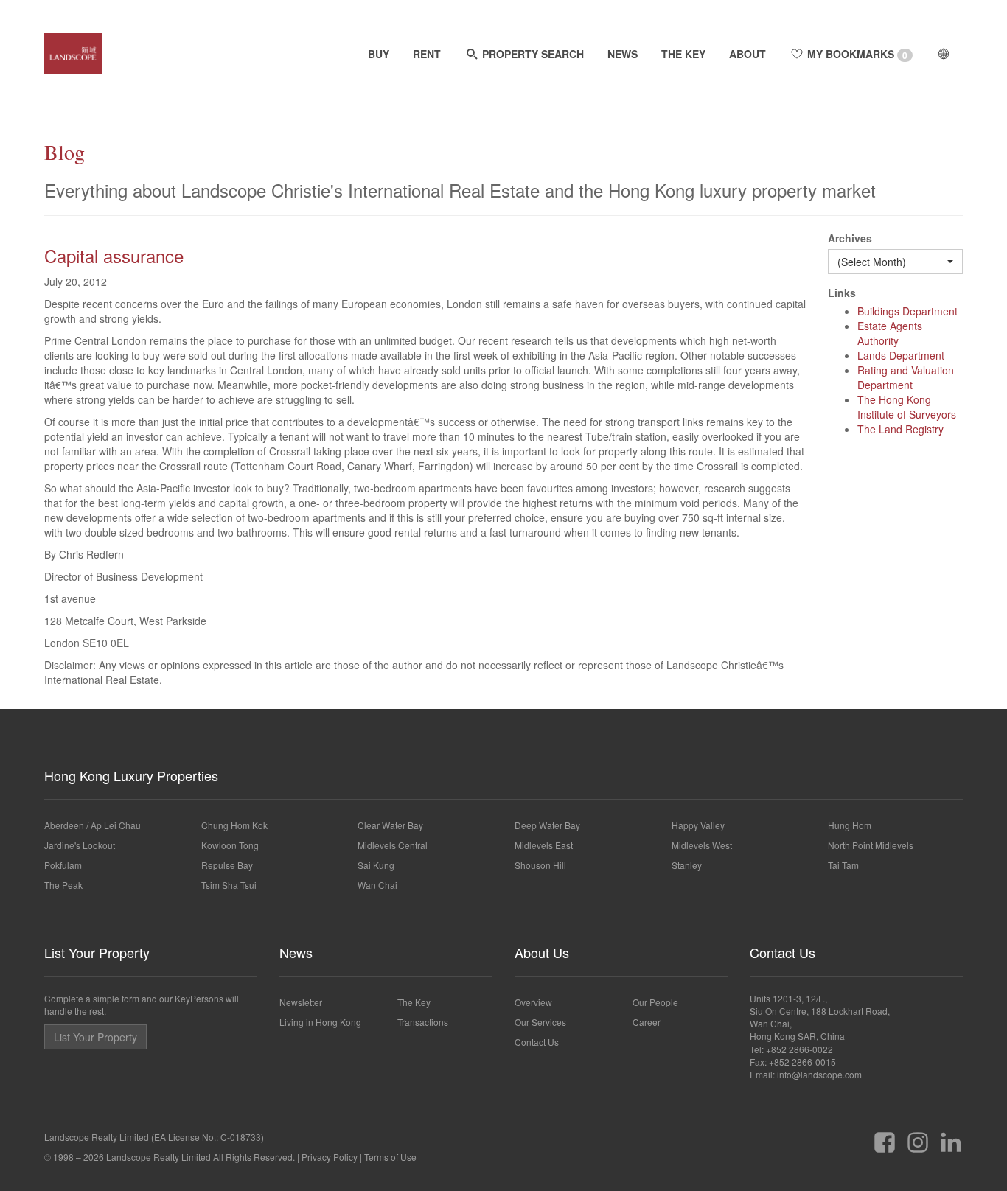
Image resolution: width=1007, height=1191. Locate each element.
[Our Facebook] (884, 1137)
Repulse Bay (227, 865)
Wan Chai (377, 885)
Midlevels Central (393, 845)
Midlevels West (702, 845)
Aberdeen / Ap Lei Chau (92, 825)
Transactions (422, 1022)
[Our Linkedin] (951, 1137)
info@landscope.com (819, 1074)
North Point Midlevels (870, 845)
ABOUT (747, 53)
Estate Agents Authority (889, 333)
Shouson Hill (540, 865)
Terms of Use (390, 1156)
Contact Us (537, 1041)
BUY (378, 53)
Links (842, 292)
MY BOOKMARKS (855, 54)
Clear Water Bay (390, 825)
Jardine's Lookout (79, 845)
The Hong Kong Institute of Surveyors (906, 407)
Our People (655, 1002)
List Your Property (97, 952)
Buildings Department (907, 311)
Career (647, 1022)
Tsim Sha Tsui (229, 885)
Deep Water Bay (547, 825)
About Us (542, 952)
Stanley (687, 865)
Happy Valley (698, 825)
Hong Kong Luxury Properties (131, 775)
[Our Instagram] (918, 1137)
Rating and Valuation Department (905, 377)
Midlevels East (544, 845)
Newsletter (300, 1002)
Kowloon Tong (230, 845)
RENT (427, 53)
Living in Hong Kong (320, 1022)
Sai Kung (376, 865)
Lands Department (900, 355)
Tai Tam (843, 865)
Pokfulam (63, 865)
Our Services (540, 1022)
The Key (414, 1002)
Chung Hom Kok (234, 825)
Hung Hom (849, 825)
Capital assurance (114, 255)
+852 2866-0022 (799, 1049)
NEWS (622, 53)
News (296, 952)
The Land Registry (900, 429)
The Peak (63, 885)
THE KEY (683, 53)
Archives (850, 238)
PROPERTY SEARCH (531, 53)
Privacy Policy (330, 1156)
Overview (533, 1002)
